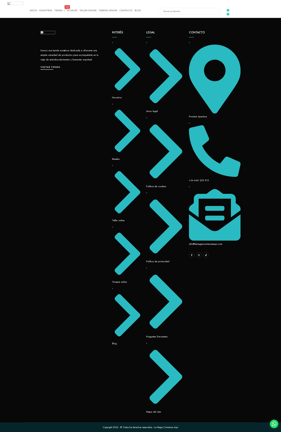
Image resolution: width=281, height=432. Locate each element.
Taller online (88, 10)
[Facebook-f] (191, 255)
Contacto (126, 10)
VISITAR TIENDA (50, 67)
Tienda (59, 10)
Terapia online (108, 10)
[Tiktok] (206, 255)
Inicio (33, 10)
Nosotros (45, 10)
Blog (138, 10)
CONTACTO (197, 32)
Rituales (72, 10)
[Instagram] (199, 255)
